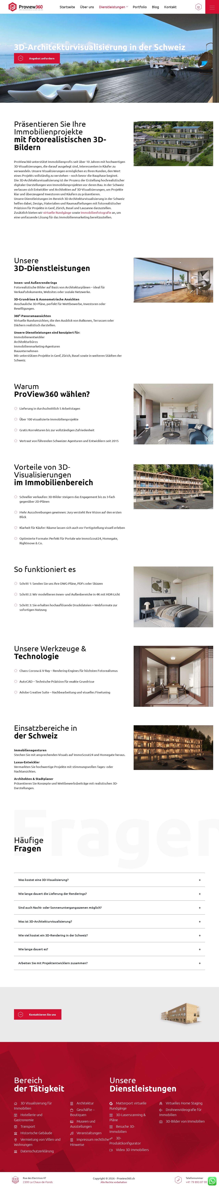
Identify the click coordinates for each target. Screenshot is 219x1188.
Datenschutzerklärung (37, 1151)
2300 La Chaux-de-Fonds (38, 1182)
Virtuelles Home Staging (184, 1103)
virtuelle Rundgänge (57, 212)
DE (198, 6)
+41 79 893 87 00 (196, 1182)
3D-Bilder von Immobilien (185, 1121)
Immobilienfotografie (96, 212)
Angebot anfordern (41, 58)
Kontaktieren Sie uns (42, 1014)
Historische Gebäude (36, 1133)
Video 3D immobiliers (132, 1150)
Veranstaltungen (89, 1133)
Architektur (85, 1103)
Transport (28, 1126)
